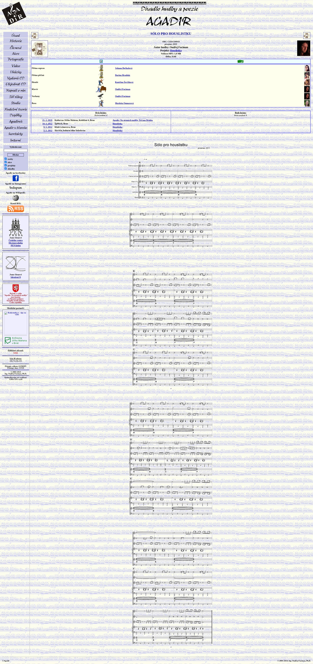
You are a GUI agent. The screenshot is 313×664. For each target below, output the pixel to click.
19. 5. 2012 (47, 123)
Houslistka (176, 50)
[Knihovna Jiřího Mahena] (15, 343)
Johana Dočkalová (123, 68)
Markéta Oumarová (124, 103)
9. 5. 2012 (48, 127)
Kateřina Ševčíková (124, 82)
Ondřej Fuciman (122, 89)
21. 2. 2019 (47, 120)
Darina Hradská (122, 75)
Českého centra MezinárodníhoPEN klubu (16, 243)
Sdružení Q (16, 277)
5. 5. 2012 (48, 130)
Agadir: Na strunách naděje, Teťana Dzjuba (133, 120)
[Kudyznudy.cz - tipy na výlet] (15, 334)
